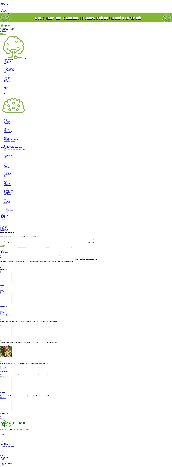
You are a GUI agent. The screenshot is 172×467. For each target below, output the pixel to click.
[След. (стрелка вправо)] (1, 466)
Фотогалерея (4, 460)
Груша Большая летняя (3, 230)
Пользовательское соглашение (7, 453)
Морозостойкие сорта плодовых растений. (8, 446)
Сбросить (89, 243)
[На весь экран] (2, 465)
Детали (3, 251)
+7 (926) (3, 30)
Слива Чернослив (3, 306)
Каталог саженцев (5, 457)
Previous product (2, 224)
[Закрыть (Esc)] (0, 465)
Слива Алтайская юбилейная (5, 359)
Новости (3, 458)
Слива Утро (2, 285)
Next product (2, 228)
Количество (3, 245)
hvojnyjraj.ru (48, 247)
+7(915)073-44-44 (9, 13)
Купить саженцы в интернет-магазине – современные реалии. (11, 441)
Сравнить (1, 248)
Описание (3, 250)
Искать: (1, 0)
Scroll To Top (2, 464)
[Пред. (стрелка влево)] (0, 466)
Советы (3, 459)
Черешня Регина (2, 226)
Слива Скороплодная (4, 338)
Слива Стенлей (3, 392)
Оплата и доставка (5, 252)
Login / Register (4, 11)
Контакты (3, 461)
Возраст (3, 238)
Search (13, 28)
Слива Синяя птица (4, 371)
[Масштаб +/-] (3, 465)
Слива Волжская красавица (5, 317)
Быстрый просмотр (3, 291)
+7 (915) (3, 31)
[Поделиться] (1, 465)
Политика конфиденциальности (7, 452)
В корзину (2, 246)
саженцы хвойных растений (21, 247)
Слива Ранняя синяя (4, 413)
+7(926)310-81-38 (3, 13)
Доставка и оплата (11, 267)
